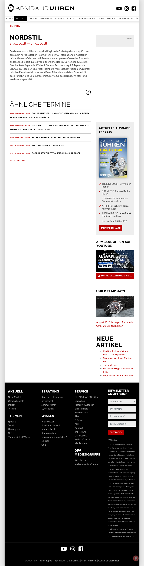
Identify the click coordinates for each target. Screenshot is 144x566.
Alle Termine (17, 160)
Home (9, 18)
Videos (71, 18)
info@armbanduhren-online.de (120, 465)
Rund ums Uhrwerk (51, 425)
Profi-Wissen (47, 421)
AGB (77, 424)
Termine (15, 26)
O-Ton (11, 433)
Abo (101, 18)
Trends (11, 425)
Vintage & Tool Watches (20, 437)
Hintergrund (14, 429)
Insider (11, 404)
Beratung (46, 18)
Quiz (43, 444)
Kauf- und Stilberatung (52, 397)
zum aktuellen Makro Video (116, 276)
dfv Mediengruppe (87, 452)
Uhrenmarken (86, 18)
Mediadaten (81, 443)
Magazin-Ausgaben (84, 404)
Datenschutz (81, 435)
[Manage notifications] (136, 558)
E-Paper (79, 420)
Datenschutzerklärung (125, 536)
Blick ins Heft (81, 408)
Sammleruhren (48, 404)
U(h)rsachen (47, 408)
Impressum (80, 431)
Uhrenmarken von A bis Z (54, 437)
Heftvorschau (81, 412)
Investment (47, 401)
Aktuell (20, 18)
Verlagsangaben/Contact (87, 464)
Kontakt (79, 427)
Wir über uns (81, 460)
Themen (33, 18)
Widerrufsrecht (82, 439)
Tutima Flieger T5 (112, 364)
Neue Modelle (15, 397)
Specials (12, 421)
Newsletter (126, 18)
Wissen (59, 18)
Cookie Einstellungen (108, 560)
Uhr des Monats (16, 401)
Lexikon (45, 440)
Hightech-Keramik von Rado (118, 375)
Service (111, 18)
